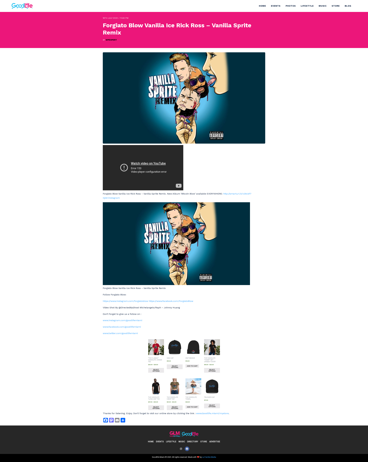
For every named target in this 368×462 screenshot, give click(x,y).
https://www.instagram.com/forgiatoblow (125, 301)
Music (323, 6)
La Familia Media (209, 457)
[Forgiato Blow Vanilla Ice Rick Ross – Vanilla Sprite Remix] (184, 142)
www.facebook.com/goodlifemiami (122, 326)
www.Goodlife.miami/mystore (212, 413)
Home (262, 6)
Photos (291, 6)
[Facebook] (187, 448)
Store (336, 6)
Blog (348, 6)
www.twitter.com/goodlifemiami (120, 333)
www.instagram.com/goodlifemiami (122, 320)
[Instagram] (181, 448)
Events (275, 6)
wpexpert (111, 40)
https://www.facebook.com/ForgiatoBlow (171, 301)
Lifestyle (307, 6)
